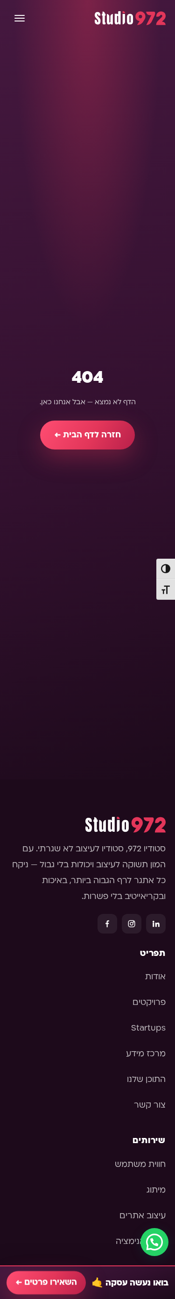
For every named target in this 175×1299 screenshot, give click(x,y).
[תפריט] (19, 18)
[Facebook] (107, 924)
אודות (155, 976)
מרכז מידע (146, 1053)
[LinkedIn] (156, 924)
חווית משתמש (140, 1164)
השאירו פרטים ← (46, 1282)
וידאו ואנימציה (141, 1241)
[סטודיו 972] (130, 18)
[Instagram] (131, 924)
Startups (148, 1028)
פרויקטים (149, 1002)
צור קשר (150, 1105)
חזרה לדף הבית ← (87, 434)
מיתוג (156, 1190)
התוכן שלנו (146, 1079)
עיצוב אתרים (142, 1215)
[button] (154, 1242)
